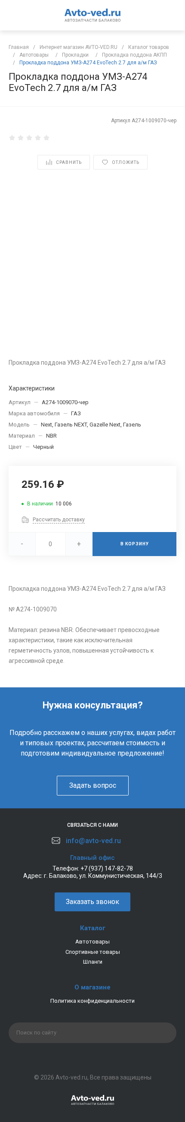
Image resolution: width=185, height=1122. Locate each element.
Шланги (92, 962)
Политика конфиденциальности (92, 1001)
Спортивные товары (92, 952)
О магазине (92, 987)
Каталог (92, 928)
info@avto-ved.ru (93, 841)
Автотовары (92, 941)
